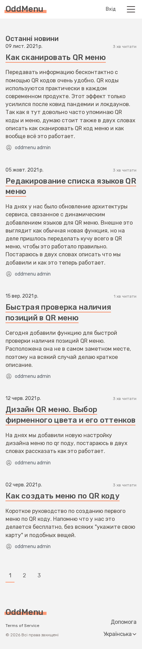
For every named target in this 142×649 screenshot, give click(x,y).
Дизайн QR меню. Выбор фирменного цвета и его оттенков (70, 415)
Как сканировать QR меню (56, 57)
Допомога (123, 622)
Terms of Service (22, 625)
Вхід (111, 9)
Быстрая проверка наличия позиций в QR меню (58, 312)
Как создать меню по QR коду (63, 496)
